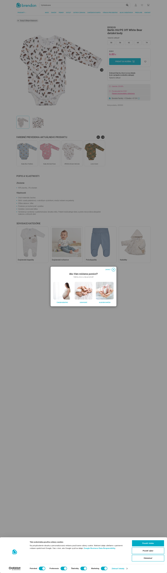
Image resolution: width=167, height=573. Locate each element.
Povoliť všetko (148, 543)
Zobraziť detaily (118, 568)
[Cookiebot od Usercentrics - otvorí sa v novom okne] (15, 568)
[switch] (64, 568)
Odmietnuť (148, 558)
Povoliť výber (148, 551)
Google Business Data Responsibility (99, 548)
